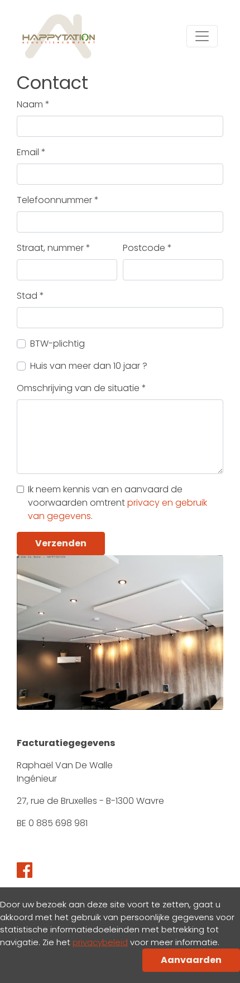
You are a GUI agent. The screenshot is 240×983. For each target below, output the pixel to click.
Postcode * (147, 247)
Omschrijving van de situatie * (81, 388)
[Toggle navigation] (202, 36)
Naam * (33, 104)
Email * (31, 152)
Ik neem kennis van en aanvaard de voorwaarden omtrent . (117, 502)
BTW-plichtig (57, 343)
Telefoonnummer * (58, 200)
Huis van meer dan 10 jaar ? (88, 365)
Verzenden (61, 543)
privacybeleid (100, 942)
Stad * (30, 295)
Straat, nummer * (53, 247)
